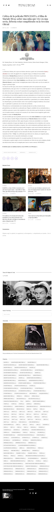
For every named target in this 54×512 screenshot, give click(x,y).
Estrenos (5, 185)
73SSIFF (29, 213)
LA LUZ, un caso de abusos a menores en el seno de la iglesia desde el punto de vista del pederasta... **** (39, 189)
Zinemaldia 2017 (32, 152)
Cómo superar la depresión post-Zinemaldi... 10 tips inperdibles (39, 216)
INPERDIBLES (22, 152)
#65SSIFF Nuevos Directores (10, 152)
